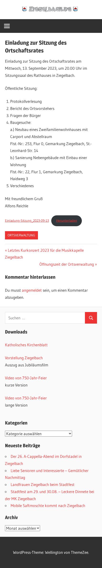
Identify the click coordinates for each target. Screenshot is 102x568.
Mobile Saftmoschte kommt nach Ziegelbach (48, 505)
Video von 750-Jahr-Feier (26, 377)
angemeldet (32, 290)
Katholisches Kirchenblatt (26, 344)
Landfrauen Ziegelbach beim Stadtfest (42, 484)
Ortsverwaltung (21, 235)
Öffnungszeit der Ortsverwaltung (66, 264)
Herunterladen (66, 221)
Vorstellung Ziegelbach (24, 357)
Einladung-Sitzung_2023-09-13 (27, 221)
